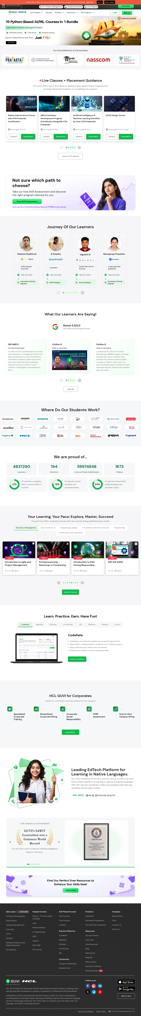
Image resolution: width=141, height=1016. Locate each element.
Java (34, 923)
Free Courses (64, 920)
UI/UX (8, 934)
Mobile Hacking (38, 927)
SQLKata (62, 944)
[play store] (126, 989)
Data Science (11, 920)
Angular (35, 941)
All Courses (37, 949)
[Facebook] (87, 986)
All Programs (11, 950)
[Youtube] (100, 992)
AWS (34, 936)
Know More (28, 136)
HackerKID (89, 916)
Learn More (72, 733)
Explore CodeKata (77, 659)
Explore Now (70, 890)
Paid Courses (64, 916)
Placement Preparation (94, 920)
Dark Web (36, 945)
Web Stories (90, 953)
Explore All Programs (70, 156)
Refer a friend (90, 962)
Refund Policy (117, 916)
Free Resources (91, 944)
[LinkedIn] (100, 986)
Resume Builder (93, 971)
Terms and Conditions (86, 1011)
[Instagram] (94, 986)
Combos (62, 925)
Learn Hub (89, 940)
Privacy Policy (101, 1011)
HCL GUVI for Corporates (95, 925)
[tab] (26, 527)
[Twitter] (87, 992)
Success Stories (91, 935)
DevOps (9, 938)
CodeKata (63, 935)
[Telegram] (94, 992)
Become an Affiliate (93, 966)
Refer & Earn (126, 996)
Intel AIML (10, 929)
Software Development (15, 925)
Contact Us (116, 925)
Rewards (88, 957)
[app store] (126, 982)
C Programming (38, 932)
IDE (60, 953)
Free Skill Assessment (27, 201)
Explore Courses (70, 592)
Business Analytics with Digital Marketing (15, 943)
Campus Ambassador (68, 963)
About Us (116, 929)
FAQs (114, 920)
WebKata (62, 940)
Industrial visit (64, 968)
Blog (87, 949)
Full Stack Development (15, 916)
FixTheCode (64, 949)
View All (70, 389)
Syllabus (13, 136)
